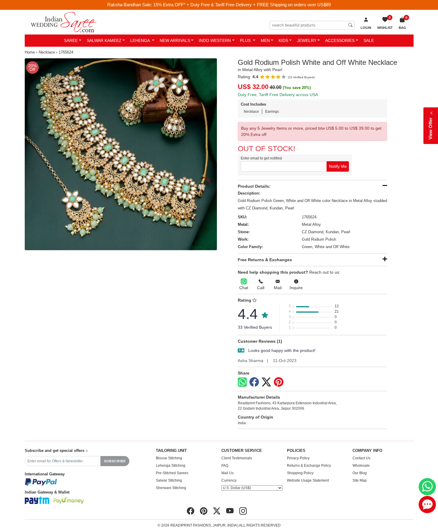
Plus (246, 40)
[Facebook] (254, 382)
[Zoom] (121, 154)
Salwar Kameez (104, 40)
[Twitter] (266, 382)
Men (265, 40)
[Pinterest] (278, 382)
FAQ (224, 465)
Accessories (340, 40)
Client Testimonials (236, 458)
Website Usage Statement (308, 480)
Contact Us (361, 458)
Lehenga (140, 40)
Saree (71, 40)
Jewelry (306, 40)
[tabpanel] (121, 154)
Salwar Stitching (169, 480)
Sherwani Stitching (171, 488)
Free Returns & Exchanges (265, 259)
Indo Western (215, 40)
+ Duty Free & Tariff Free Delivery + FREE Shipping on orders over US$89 (259, 4)
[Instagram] (243, 511)
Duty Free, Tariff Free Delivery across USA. (278, 94)
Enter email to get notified (261, 158)
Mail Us (227, 473)
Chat (243, 287)
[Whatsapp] (242, 382)
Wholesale (361, 465)
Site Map (359, 480)
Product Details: (254, 186)
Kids (283, 40)
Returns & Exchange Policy (309, 465)
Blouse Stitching (169, 458)
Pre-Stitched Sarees (172, 473)
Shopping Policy (300, 473)
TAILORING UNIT (171, 451)
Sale (369, 40)
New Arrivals (175, 40)
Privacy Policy (298, 458)
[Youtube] (230, 511)
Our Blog (359, 473)
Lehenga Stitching (170, 465)
